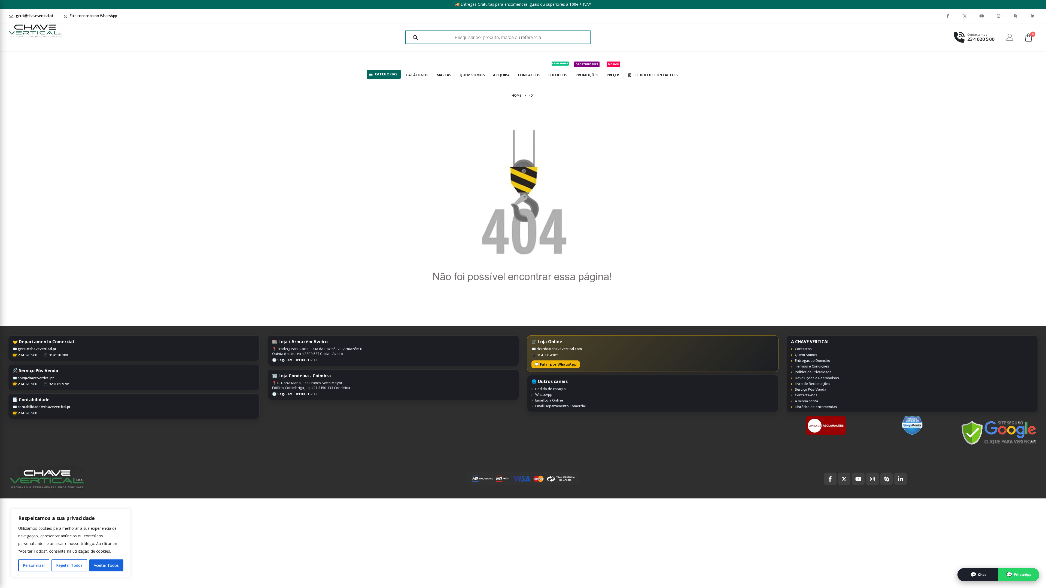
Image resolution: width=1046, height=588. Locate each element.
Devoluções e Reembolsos (817, 378)
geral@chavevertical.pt (37, 348)
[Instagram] (998, 16)
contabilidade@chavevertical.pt (44, 406)
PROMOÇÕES (587, 69)
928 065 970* (59, 383)
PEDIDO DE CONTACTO (654, 74)
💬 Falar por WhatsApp (556, 364)
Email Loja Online (549, 400)
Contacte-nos (806, 395)
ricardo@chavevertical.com (559, 348)
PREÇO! (613, 69)
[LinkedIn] (1032, 16)
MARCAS (444, 74)
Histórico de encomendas (816, 407)
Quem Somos (806, 355)
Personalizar (34, 565)
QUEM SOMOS (472, 74)
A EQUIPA (501, 74)
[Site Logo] (35, 30)
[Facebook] (947, 16)
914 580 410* (547, 355)
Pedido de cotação (550, 389)
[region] (71, 543)
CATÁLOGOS (417, 74)
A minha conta (806, 401)
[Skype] (1015, 16)
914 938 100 (58, 355)
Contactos (803, 349)
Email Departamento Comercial (560, 406)
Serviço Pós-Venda (810, 389)
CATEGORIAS (386, 74)
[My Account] (1010, 37)
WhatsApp (543, 394)
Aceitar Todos (106, 565)
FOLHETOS (558, 69)
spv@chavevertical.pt (36, 377)
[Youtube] (982, 16)
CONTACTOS (529, 74)
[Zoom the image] (825, 418)
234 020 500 (27, 355)
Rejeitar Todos (69, 565)
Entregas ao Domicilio (812, 360)
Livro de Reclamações (812, 383)
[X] (965, 16)
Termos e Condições (812, 366)
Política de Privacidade (813, 372)
